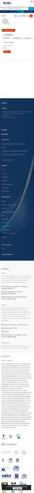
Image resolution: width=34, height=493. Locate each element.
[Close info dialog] (24, 16)
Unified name (5, 191)
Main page (4, 134)
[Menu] (32, 1)
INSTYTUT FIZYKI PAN (10, 425)
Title (3, 170)
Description (5, 187)
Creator (4, 173)
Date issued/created (7, 184)
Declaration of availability (9, 233)
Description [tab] (6, 38)
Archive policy (6, 226)
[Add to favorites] (20, 16)
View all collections (7, 160)
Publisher (4, 180)
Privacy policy (5, 229)
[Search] (31, 8)
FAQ (3, 215)
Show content (8, 30)
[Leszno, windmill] (6, 21)
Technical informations (8, 212)
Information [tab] (17, 38)
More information (23, 486)
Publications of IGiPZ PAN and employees (13, 144)
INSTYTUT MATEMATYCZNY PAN (9, 363)
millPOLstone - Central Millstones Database (14, 154)
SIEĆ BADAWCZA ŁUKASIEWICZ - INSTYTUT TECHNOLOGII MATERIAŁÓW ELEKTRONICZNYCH (14, 411)
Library (4, 147)
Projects (4, 208)
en (31, 16)
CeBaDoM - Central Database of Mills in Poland (14, 151)
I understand (17, 488)
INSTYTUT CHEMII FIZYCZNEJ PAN (9, 382)
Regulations (5, 222)
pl (28, 16)
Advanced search (29, 11)
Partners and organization (9, 205)
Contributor (5, 177)
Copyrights (5, 219)
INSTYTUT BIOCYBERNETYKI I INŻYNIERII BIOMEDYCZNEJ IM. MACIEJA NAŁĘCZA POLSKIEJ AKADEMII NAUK (15, 423)
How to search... (4, 11)
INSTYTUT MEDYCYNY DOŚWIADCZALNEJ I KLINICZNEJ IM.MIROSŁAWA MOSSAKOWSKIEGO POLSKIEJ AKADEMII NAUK (16, 396)
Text (4, 47)
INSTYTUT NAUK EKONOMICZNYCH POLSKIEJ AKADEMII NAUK (16, 417)
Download (9, 34)
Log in (3, 248)
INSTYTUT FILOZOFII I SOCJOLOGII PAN (20, 386)
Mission (4, 201)
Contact (4, 237)
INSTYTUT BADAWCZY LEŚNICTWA (21, 369)
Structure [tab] (27, 38)
